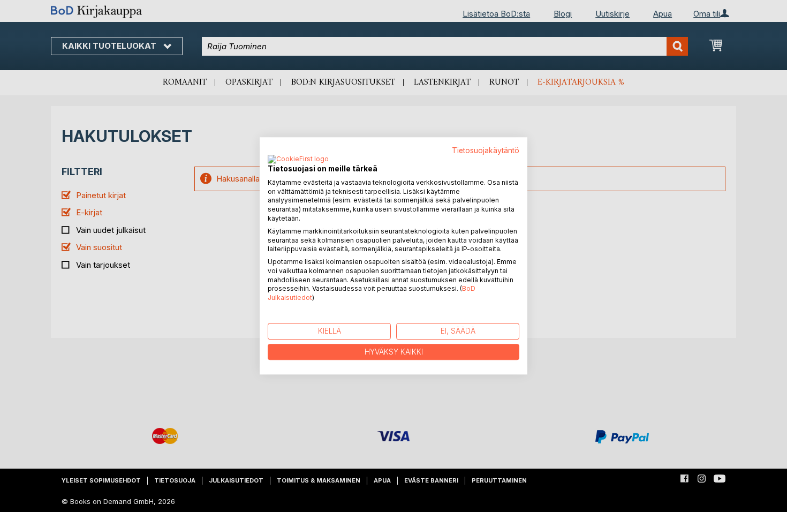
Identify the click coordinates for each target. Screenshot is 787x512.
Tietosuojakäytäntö (485, 150)
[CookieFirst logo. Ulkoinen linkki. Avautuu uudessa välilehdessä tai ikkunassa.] (298, 159)
